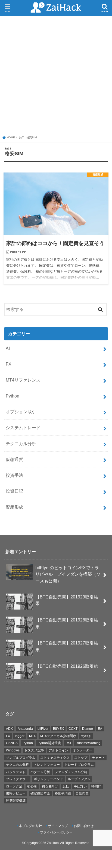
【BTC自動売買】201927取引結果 (66, 646)
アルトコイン (58, 750)
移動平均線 (63, 793)
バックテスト (16, 772)
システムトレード (23, 427)
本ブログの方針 (30, 826)
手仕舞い (80, 786)
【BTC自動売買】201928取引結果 (66, 623)
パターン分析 (40, 772)
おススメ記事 (34, 750)
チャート (98, 758)
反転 (66, 786)
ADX (9, 729)
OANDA (12, 743)
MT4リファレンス (23, 379)
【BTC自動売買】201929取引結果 (66, 600)
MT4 (32, 736)
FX (8, 364)
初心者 (32, 786)
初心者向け (50, 786)
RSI (68, 743)
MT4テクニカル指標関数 (58, 736)
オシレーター (82, 750)
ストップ (80, 758)
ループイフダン (79, 779)
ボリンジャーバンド (48, 779)
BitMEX (58, 729)
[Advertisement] (56, 77)
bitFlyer (43, 729)
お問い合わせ (84, 826)
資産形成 (14, 506)
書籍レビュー (16, 793)
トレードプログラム (79, 765)
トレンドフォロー (47, 765)
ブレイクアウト (17, 779)
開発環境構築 (16, 801)
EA (100, 729)
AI (8, 348)
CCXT (73, 729)
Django (87, 729)
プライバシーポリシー (56, 832)
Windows (13, 750)
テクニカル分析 (21, 443)
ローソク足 (14, 786)
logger (19, 736)
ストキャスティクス (55, 758)
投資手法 (14, 475)
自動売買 (82, 793)
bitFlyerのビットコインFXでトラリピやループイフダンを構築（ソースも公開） (68, 574)
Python (12, 395)
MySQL (86, 736)
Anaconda (25, 729)
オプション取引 (21, 411)
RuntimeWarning (88, 743)
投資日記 (14, 490)
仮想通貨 (14, 459)
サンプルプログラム (20, 758)
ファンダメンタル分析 (71, 772)
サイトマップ (58, 826)
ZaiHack (53, 843)
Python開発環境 (49, 743)
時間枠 (96, 786)
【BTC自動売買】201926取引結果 (66, 669)
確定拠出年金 (40, 793)
